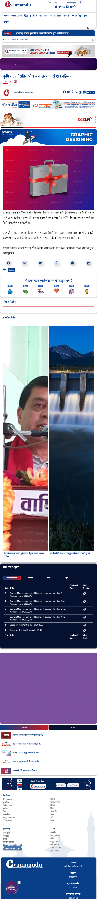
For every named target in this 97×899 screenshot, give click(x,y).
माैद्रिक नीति (30, 578)
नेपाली (92, 27)
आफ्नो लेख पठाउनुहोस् (12, 848)
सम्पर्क (5, 839)
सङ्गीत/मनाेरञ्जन (55, 802)
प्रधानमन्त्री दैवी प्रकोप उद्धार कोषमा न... (25, 770)
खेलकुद (52, 805)
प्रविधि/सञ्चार (7, 820)
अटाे (51, 817)
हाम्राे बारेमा (6, 833)
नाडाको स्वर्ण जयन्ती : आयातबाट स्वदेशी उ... (27, 744)
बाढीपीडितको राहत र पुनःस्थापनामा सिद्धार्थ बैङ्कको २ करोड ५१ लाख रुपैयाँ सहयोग (51, 33)
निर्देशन (48, 578)
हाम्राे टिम (6, 836)
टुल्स (85, 16)
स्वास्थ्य (52, 799)
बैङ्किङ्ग (26, 16)
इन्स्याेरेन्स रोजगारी (56, 847)
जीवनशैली (6, 814)
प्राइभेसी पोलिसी (8, 842)
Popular (24, 727)
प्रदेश (52, 814)
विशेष (52, 838)
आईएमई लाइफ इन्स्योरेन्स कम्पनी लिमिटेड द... (28, 735)
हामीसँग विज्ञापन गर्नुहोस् (12, 845)
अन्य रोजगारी (54, 850)
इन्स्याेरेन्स (6, 802)
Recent (73, 727)
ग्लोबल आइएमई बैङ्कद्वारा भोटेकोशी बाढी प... (27, 753)
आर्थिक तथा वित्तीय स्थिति (12, 578)
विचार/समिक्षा (76, 16)
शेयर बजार (43, 16)
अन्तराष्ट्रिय (53, 811)
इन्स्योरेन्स (33, 16)
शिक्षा (59, 16)
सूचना (6, 22)
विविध (52, 808)
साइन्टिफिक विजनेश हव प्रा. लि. (73, 866)
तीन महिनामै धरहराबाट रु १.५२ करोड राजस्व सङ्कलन (23, 553)
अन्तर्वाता (53, 832)
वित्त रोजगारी (54, 844)
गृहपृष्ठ (6, 16)
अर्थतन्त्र (52, 16)
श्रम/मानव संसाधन (9, 817)
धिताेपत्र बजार (7, 805)
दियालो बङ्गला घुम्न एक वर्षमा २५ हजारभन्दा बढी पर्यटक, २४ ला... (70, 554)
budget (11, 270)
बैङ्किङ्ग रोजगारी (55, 841)
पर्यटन (52, 820)
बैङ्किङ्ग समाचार (7, 799)
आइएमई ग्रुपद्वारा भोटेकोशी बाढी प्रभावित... (26, 761)
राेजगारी (66, 16)
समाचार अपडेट (16, 16)
